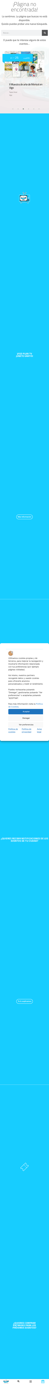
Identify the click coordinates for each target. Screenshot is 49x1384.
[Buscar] (18, 1381)
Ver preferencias (26, 724)
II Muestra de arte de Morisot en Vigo (25, 86)
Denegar (26, 718)
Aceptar (26, 711)
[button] (31, 1381)
